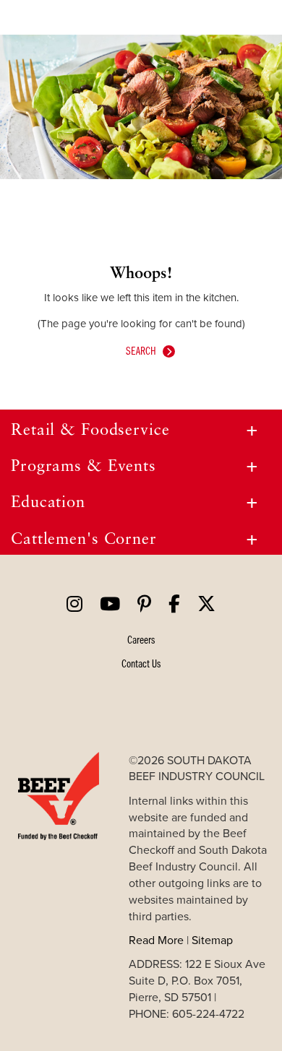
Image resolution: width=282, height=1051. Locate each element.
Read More (156, 940)
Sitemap (212, 940)
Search (141, 350)
